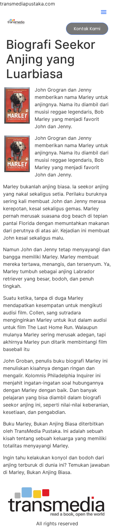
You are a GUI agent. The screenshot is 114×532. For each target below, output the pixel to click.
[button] (103, 11)
